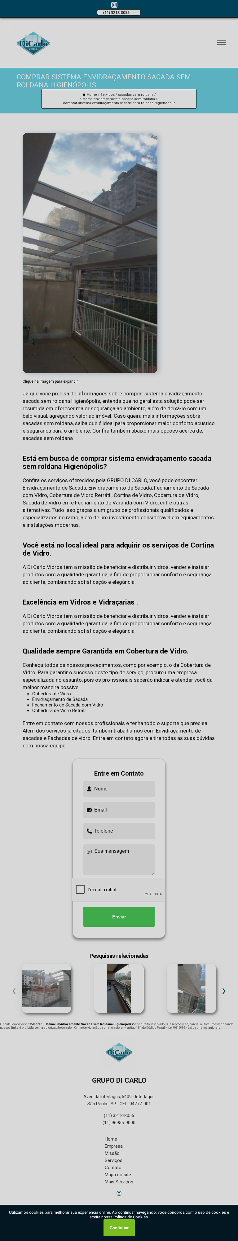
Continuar (119, 1228)
